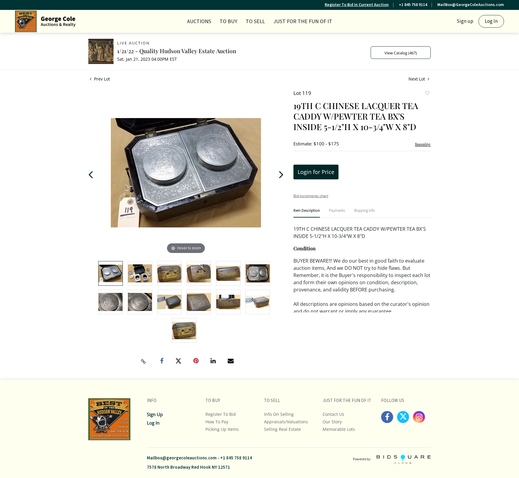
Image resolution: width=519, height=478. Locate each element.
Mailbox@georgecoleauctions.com (182, 458)
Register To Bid (220, 414)
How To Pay (216, 422)
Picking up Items (222, 429)
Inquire (423, 144)
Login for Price (316, 171)
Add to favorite (427, 93)
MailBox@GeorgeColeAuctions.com (470, 5)
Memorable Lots (339, 429)
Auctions (199, 21)
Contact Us (333, 414)
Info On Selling (279, 414)
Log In (491, 21)
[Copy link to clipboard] (143, 361)
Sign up (465, 21)
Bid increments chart (310, 195)
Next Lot (417, 78)
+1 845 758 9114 (413, 5)
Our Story (332, 422)
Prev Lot (101, 79)
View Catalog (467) (400, 53)
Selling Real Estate (282, 429)
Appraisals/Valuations (286, 422)
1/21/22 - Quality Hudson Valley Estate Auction (176, 51)
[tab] (306, 213)
